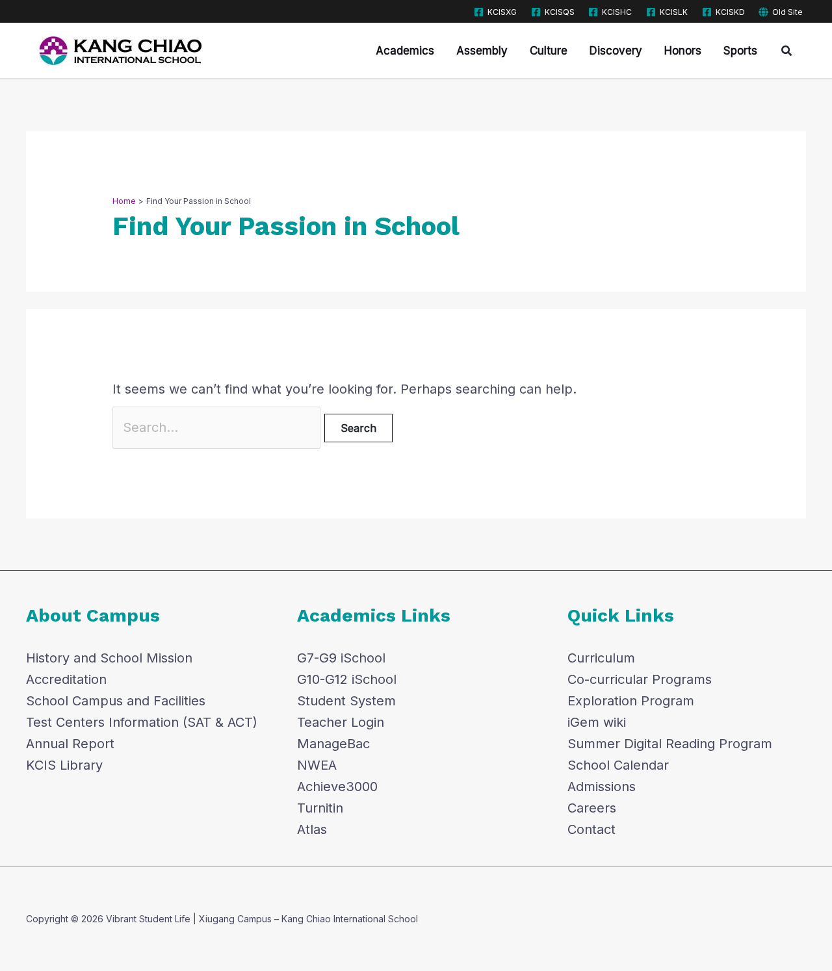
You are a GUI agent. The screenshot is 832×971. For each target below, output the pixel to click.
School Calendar (618, 765)
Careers (591, 808)
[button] (787, 51)
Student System (346, 701)
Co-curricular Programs (639, 679)
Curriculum (601, 658)
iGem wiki (596, 722)
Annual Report (70, 743)
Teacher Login (340, 722)
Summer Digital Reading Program (669, 743)
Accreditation (66, 679)
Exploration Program (630, 701)
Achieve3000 (337, 786)
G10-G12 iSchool (346, 679)
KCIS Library (64, 765)
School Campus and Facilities (115, 701)
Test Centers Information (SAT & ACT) (141, 722)
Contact (591, 829)
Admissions (601, 786)
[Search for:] (218, 427)
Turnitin (320, 808)
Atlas (312, 829)
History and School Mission (109, 658)
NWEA (317, 765)
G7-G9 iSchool (341, 658)
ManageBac (333, 743)
